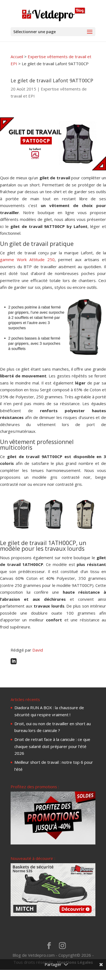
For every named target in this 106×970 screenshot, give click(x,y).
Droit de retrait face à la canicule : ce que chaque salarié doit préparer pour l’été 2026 (52, 746)
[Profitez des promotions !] (53, 843)
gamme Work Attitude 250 (27, 259)
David (37, 650)
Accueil (17, 56)
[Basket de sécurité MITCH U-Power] (53, 914)
